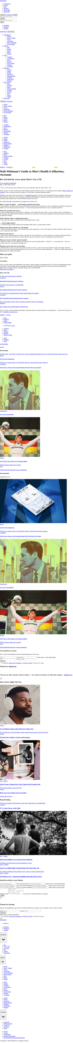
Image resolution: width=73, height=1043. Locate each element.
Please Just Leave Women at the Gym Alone (13, 793)
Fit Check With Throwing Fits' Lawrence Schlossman (13, 470)
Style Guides (10, 63)
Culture (6, 5)
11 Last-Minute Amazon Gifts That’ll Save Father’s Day (17, 729)
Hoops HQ (7, 11)
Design (9, 50)
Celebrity (9, 57)
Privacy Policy (28, 663)
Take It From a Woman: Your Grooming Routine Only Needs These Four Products (20, 367)
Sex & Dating (11, 44)
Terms (5, 1028)
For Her (9, 92)
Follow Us (3, 15)
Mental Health (11, 76)
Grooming (10, 66)
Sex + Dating (3, 781)
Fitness (9, 71)
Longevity (10, 74)
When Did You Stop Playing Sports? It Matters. (12, 281)
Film (8, 47)
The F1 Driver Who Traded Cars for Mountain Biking (13, 461)
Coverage (6, 948)
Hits (5, 945)
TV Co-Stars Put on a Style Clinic (10, 808)
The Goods (7, 10)
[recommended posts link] (20, 724)
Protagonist (7, 953)
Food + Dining (11, 38)
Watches (9, 65)
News (8, 60)
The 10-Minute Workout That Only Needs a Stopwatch (13, 289)
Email (18, 657)
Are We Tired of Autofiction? (7, 359)
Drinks (9, 36)
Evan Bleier (5, 183)
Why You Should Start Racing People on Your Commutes (14, 298)
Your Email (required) (23, 883)
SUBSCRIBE (7, 322)
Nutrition (9, 77)
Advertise (6, 1027)
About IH (6, 1022)
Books (9, 49)
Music (9, 52)
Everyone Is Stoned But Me (7, 414)
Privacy (6, 1031)
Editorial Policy (8, 1023)
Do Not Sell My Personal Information (14, 1038)
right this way (68, 675)
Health (9, 73)
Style (5, 7)
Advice (9, 69)
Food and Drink (11, 88)
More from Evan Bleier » (7, 269)
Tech (8, 93)
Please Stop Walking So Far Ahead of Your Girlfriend (16, 859)
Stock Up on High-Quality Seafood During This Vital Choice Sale (19, 868)
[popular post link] (34, 354)
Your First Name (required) (24, 885)
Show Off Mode (11, 42)
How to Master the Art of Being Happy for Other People (14, 306)
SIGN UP (3, 913)
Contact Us (7, 1025)
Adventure (10, 41)
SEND (2, 895)
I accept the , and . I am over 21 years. (23, 663)
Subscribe (9, 15)
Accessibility (7, 1034)
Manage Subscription (9, 1036)
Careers (6, 1033)
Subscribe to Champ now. (10, 312)
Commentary (10, 58)
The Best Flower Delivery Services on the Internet (15, 737)
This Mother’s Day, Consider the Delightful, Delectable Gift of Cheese (21, 876)
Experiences (7, 3)
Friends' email (4, 894)
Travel (9, 39)
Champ (6, 951)
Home (9, 87)
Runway (9, 62)
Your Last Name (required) (24, 887)
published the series (31, 195)
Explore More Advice (6, 796)
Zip (18, 659)
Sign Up (3, 661)
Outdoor (9, 90)
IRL (5, 950)
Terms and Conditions (15, 663)
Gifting (9, 96)
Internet (9, 54)
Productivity (10, 79)
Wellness (6, 8)
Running (9, 81)
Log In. (13, 325)
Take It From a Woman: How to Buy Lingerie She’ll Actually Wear (20, 784)
